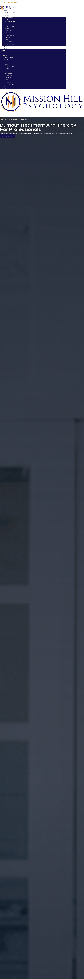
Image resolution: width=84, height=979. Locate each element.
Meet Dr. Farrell (9, 12)
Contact (6, 48)
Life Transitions (9, 26)
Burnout (6, 14)
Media (7, 39)
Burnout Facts (10, 35)
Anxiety (6, 19)
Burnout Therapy (9, 17)
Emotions (7, 28)
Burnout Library (9, 34)
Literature (9, 41)
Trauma (6, 25)
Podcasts (9, 43)
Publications (10, 44)
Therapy (6, 16)
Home (5, 10)
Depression (7, 23)
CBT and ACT (7, 32)
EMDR (5, 46)
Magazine (9, 37)
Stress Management (10, 21)
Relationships (8, 30)
